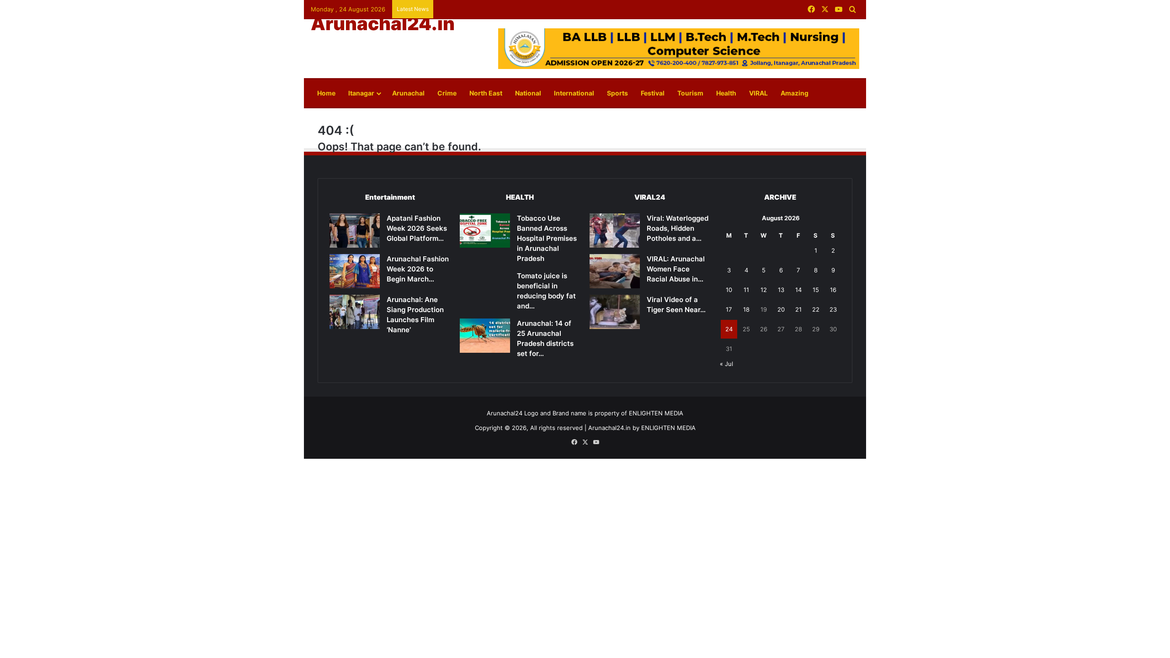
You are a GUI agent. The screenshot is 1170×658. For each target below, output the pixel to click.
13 (781, 289)
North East (485, 93)
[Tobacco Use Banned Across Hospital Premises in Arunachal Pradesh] (485, 230)
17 (729, 309)
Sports (617, 93)
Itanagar (361, 93)
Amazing (794, 93)
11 (746, 289)
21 (798, 309)
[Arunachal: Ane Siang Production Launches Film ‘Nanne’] (355, 312)
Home (326, 93)
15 (816, 289)
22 (815, 309)
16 (833, 289)
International (574, 93)
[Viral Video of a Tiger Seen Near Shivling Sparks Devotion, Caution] (615, 312)
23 (833, 309)
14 (798, 289)
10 (729, 289)
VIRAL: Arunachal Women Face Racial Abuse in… (676, 269)
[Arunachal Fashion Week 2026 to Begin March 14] (355, 271)
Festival (653, 93)
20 (781, 309)
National (528, 93)
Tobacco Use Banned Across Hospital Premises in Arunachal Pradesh (547, 238)
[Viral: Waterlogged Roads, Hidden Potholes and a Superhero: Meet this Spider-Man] (615, 230)
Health (726, 93)
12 (763, 289)
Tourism (690, 93)
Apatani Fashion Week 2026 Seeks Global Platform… (417, 228)
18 (746, 309)
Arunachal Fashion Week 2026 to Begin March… (418, 269)
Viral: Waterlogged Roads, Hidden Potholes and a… (677, 228)
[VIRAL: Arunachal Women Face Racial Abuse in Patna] (615, 271)
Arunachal (408, 93)
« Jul (726, 363)
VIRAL (758, 93)
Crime (447, 93)
